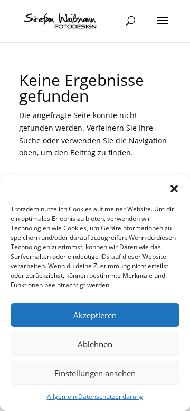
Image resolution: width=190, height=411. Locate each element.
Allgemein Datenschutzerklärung (95, 396)
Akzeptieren (95, 315)
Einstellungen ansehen (95, 373)
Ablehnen (95, 344)
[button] (174, 188)
